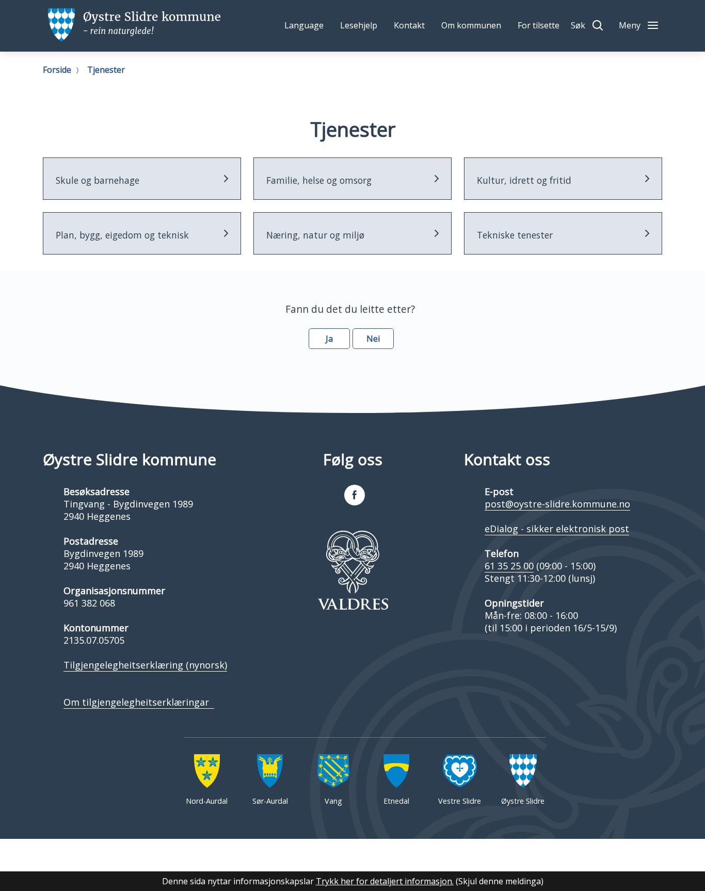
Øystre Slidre (522, 801)
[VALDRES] (352, 570)
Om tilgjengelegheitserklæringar (138, 702)
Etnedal (396, 801)
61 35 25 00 (509, 566)
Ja (329, 338)
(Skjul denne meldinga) (499, 881)
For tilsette (538, 25)
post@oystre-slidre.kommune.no (557, 504)
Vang (333, 801)
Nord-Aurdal (207, 801)
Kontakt (409, 25)
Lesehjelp (358, 25)
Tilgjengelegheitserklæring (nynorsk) (145, 665)
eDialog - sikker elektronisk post (557, 528)
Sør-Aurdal (270, 801)
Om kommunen (471, 25)
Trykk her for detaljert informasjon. (385, 881)
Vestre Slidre (459, 801)
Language (304, 25)
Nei (373, 338)
